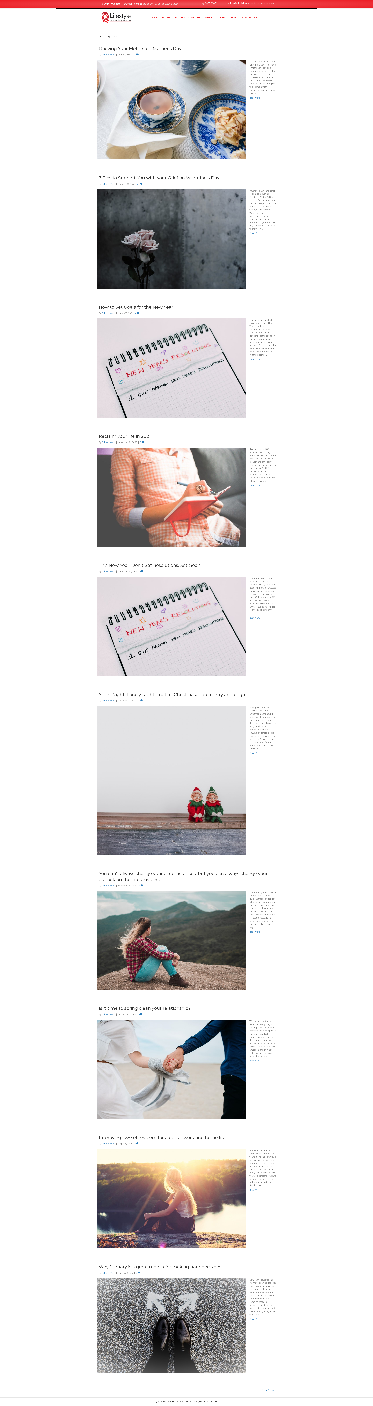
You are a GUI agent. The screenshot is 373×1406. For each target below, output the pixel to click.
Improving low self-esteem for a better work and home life (162, 1137)
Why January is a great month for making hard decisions (160, 1266)
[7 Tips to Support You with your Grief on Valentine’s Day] (171, 238)
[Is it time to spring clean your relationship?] (171, 1069)
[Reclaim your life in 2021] (171, 497)
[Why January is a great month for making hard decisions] (171, 1325)
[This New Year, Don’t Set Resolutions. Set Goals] (171, 626)
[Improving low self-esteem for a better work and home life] (171, 1198)
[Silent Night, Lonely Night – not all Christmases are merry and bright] (171, 780)
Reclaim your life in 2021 (125, 436)
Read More (254, 97)
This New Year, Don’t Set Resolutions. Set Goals (150, 565)
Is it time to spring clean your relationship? (145, 1008)
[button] (209, 3)
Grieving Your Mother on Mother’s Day (140, 48)
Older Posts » (267, 1390)
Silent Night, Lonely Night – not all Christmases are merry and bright (173, 694)
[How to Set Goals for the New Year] (171, 368)
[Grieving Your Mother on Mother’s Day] (171, 109)
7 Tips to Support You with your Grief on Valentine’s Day (159, 177)
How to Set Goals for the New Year (136, 307)
